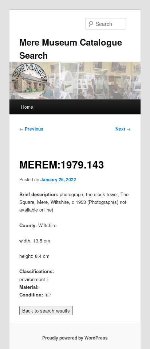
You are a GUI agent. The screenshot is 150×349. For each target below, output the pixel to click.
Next (123, 128)
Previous (31, 128)
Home (27, 107)
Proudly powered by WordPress (75, 337)
